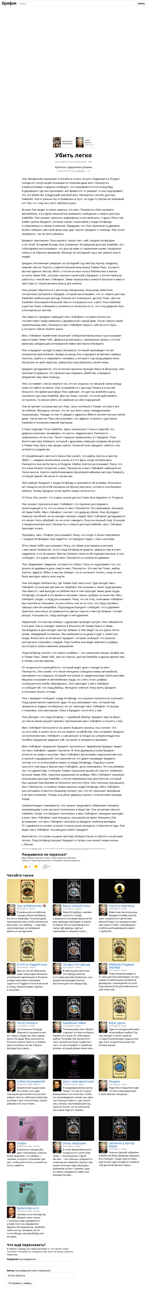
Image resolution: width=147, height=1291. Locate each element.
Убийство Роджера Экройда (121, 966)
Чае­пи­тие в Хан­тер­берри (122, 1144)
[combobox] (76, 3)
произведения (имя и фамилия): (29, 1270)
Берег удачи (117, 1023)
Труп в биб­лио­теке (29, 906)
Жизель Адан (37, 848)
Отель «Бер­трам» (74, 1143)
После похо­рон (27, 1023)
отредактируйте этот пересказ (77, 848)
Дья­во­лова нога (28, 1208)
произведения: (21, 1259)
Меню (141, 3)
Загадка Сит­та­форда (76, 964)
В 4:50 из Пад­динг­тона (32, 964)
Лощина (114, 1081)
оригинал (80, 171)
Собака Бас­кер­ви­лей (31, 1081)
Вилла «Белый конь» (77, 906)
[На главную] (9, 3)
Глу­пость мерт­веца (122, 906)
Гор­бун (21, 1143)
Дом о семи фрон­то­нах (78, 1081)
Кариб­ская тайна (74, 1023)
